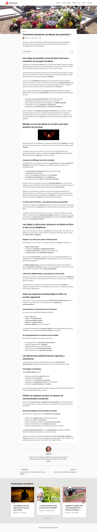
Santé (83, 2)
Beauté (74, 2)
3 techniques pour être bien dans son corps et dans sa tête (21, 508)
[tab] (45, 518)
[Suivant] (83, 502)
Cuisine (58, 2)
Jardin (63, 2)
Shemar (48, 454)
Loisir (79, 2)
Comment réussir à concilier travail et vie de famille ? (33, 472)
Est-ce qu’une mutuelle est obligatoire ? (65, 471)
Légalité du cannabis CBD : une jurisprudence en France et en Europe (74, 508)
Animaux (89, 2)
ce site (45, 151)
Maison (69, 2)
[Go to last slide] (13, 502)
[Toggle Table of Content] (71, 51)
